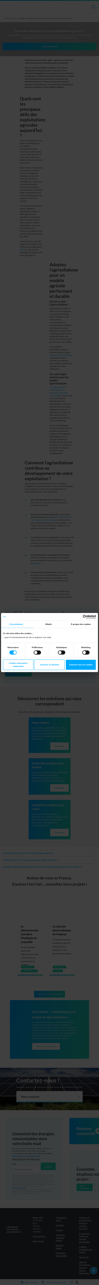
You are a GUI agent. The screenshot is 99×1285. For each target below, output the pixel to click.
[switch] (37, 652)
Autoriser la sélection (49, 665)
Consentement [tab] (16, 624)
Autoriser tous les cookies (81, 665)
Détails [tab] (48, 624)
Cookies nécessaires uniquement (18, 664)
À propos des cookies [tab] (81, 624)
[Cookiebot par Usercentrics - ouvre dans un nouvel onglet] (84, 617)
